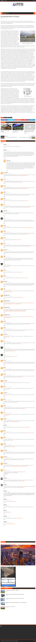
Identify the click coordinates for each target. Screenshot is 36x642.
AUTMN (4, 243)
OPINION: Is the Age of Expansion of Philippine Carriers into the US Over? (29, 131)
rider (4, 204)
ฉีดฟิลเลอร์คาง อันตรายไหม (8, 291)
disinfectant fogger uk (25, 188)
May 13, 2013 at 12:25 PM (10, 161)
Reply (7, 170)
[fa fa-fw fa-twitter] (33, 0)
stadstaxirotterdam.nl (24, 175)
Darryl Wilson (8, 160)
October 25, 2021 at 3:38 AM (7, 341)
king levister (5, 249)
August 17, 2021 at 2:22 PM (7, 264)
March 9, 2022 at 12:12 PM (7, 470)
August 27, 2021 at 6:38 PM (7, 276)
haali (4, 412)
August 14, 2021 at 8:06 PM (7, 250)
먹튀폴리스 (23, 408)
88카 (9, 266)
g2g (29, 382)
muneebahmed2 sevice (7, 295)
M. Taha (5, 179)
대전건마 (31, 285)
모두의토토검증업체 (19, 518)
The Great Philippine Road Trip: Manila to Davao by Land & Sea (15, 598)
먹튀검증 (19, 239)
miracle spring (6, 172)
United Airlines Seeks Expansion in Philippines (12, 590)
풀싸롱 (18, 213)
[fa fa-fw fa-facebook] (34, 0)
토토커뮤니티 (29, 246)
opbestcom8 (5, 210)
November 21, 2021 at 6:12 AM (7, 457)
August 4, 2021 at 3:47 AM (7, 211)
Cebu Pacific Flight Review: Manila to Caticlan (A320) (17, 131)
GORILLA (5, 360)
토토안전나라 (9, 512)
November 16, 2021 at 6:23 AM (7, 431)
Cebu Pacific (10, 117)
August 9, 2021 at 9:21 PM (7, 226)
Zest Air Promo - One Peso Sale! (10, 606)
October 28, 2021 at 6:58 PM (7, 355)
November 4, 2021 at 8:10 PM (7, 368)
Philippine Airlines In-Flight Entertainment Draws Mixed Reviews (15, 594)
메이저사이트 (27, 200)
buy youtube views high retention (29, 227)
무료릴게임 (28, 207)
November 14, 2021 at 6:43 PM (7, 419)
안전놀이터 (26, 277)
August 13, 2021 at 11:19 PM (7, 238)
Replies (5, 159)
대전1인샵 (23, 330)
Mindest (5, 198)
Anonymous (5, 477)
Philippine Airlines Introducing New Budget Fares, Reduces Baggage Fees (16, 602)
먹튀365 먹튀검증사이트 (12, 523)
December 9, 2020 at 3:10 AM (7, 186)
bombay (5, 192)
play (4, 218)
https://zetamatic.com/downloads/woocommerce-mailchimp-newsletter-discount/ (15, 311)
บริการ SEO (33, 370)
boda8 (4, 395)
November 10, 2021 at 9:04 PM (7, 393)
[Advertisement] (18, 9)
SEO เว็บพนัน (13, 446)
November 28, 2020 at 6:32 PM (7, 173)
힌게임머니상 (5, 474)
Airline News (5, 117)
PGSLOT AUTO (32, 252)
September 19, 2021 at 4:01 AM (7, 301)
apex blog (24, 101)
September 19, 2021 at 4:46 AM (7, 308)
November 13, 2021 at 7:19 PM (7, 406)
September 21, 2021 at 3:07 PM (7, 315)
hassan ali (5, 418)
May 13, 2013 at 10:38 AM (7, 145)
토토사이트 (21, 272)
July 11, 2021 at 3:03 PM (7, 199)
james (4, 288)
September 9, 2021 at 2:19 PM (7, 289)
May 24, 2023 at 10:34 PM (7, 522)
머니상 (4, 469)
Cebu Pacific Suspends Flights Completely (5, 131)
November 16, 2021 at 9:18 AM (7, 444)
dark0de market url (16, 421)
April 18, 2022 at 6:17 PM (7, 485)
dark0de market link (27, 427)
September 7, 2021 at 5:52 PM (7, 282)
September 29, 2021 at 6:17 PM (7, 328)
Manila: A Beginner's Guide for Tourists (8, 544)
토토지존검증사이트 (13, 501)
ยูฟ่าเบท (12, 440)
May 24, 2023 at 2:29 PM (7, 511)
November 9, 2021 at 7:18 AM (7, 381)
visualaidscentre (21, 297)
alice (4, 340)
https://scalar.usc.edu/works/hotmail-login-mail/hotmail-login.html (19, 466)
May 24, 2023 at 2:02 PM (7, 505)
